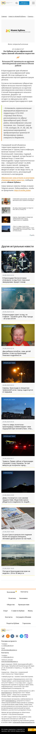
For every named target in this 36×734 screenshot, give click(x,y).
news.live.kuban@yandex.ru (9, 661)
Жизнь (6, 546)
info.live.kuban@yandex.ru (9, 650)
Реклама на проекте (9, 641)
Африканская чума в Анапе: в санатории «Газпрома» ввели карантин (17, 179)
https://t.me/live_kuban (22, 190)
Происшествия (9, 253)
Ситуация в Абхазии (23, 617)
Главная (4, 16)
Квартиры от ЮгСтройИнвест (24, 3)
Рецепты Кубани (13, 623)
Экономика (23, 598)
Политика (12, 598)
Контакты (24, 592)
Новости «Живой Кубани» (17, 16)
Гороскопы (8, 473)
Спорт (5, 611)
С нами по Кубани (17, 611)
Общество (11, 605)
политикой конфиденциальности (23, 722)
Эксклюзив (11, 592)
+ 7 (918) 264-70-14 (7, 645)
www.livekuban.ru (6, 692)
